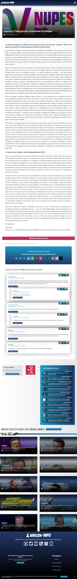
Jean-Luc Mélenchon (26, 243)
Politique (7, 28)
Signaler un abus (13, 286)
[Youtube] (36, 544)
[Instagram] (46, 544)
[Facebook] (26, 544)
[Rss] (41, 544)
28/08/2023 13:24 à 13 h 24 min (16, 306)
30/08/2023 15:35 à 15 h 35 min (21, 317)
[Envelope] (51, 544)
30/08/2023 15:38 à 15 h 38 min (16, 346)
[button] (74, 2)
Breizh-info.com (11, 230)
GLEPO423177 (12, 305)
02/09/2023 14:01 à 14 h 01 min (21, 292)
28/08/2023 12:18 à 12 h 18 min (16, 278)
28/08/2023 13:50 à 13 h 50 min (16, 331)
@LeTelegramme (15, 243)
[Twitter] (31, 544)
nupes (33, 243)
